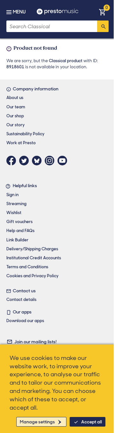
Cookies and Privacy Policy (32, 276)
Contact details (21, 299)
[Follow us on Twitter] (25, 160)
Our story (15, 125)
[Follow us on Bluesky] (38, 160)
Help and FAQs (20, 230)
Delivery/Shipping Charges (32, 249)
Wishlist (13, 212)
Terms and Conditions (27, 267)
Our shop (15, 116)
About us (14, 97)
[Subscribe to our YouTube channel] (63, 160)
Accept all (91, 422)
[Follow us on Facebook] (12, 160)
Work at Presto (21, 143)
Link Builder (17, 240)
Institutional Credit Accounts (33, 258)
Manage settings (37, 422)
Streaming (16, 203)
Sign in (12, 194)
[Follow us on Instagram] (51, 160)
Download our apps (25, 320)
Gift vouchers (19, 221)
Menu (19, 12)
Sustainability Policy (25, 134)
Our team (15, 107)
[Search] (103, 26)
